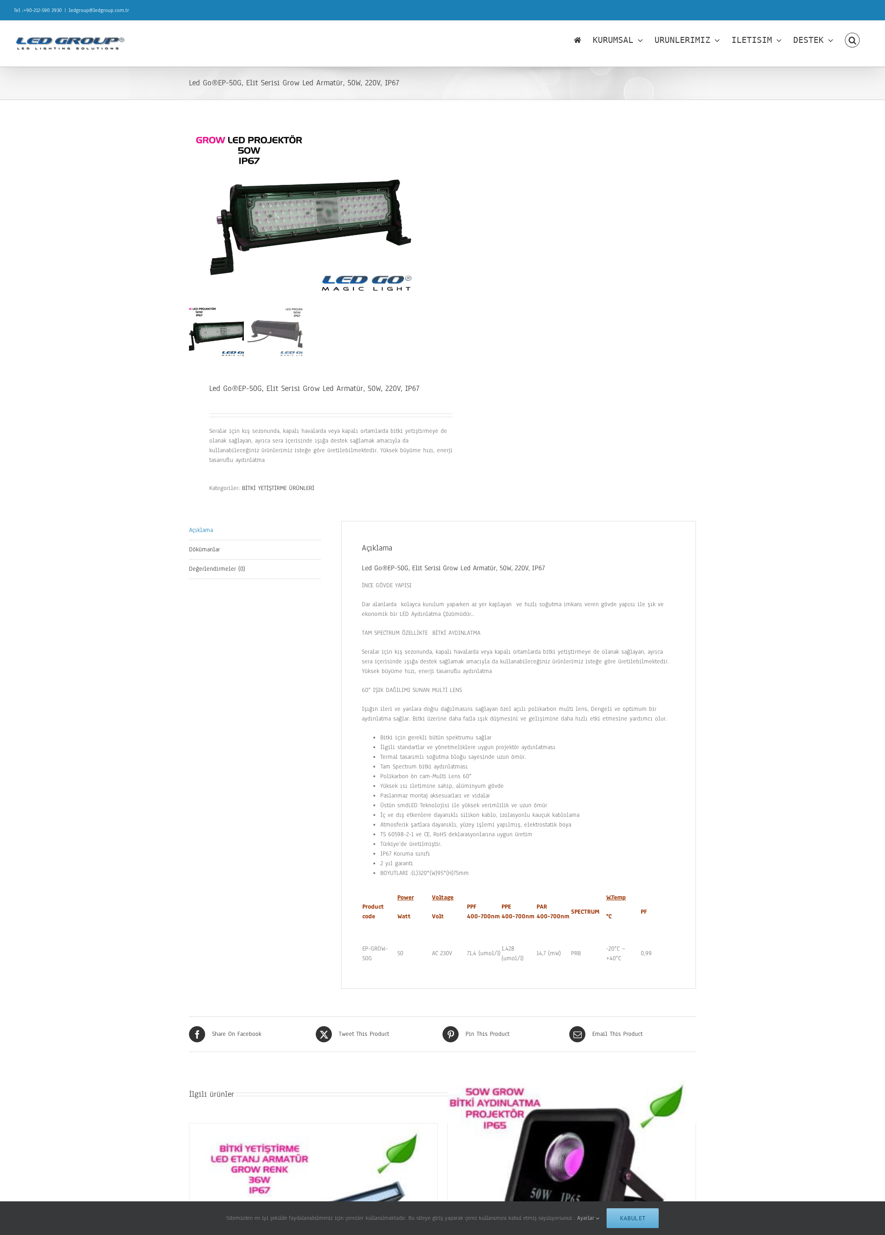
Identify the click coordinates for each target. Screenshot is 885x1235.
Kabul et (632, 1218)
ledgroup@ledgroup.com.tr (99, 10)
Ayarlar (586, 1218)
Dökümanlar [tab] (204, 549)
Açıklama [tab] (201, 530)
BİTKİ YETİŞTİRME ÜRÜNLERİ (278, 488)
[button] (852, 40)
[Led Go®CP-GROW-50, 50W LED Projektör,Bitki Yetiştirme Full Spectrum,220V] (572, 1168)
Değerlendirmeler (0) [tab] (217, 569)
